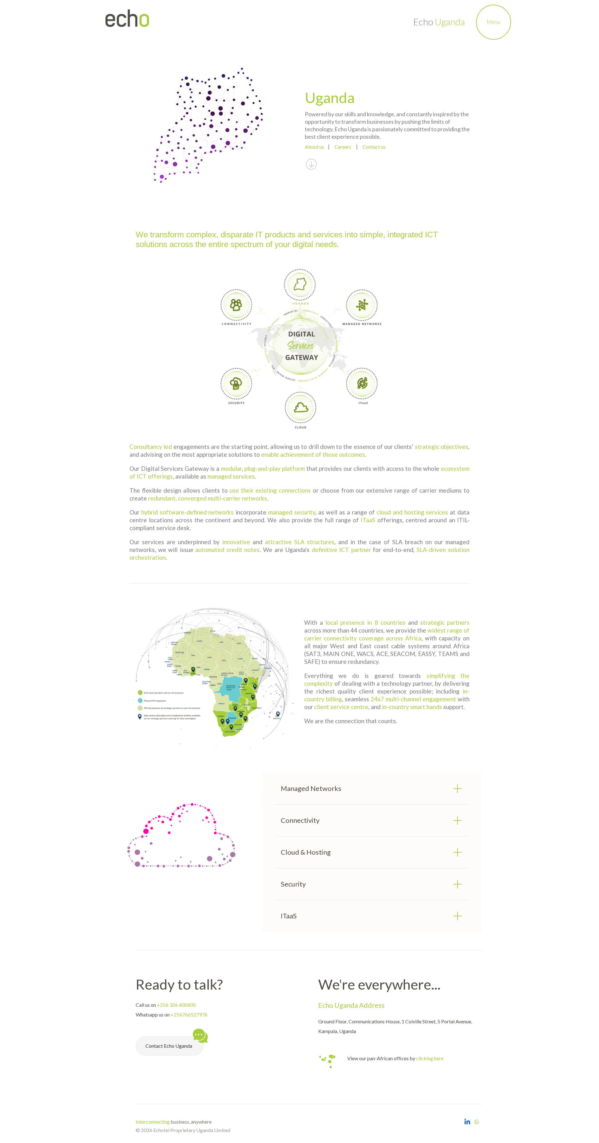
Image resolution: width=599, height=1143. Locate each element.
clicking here (429, 1058)
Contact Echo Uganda (168, 1046)
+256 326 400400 (176, 1005)
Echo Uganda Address (351, 1005)
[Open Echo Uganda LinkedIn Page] (467, 1122)
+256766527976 (189, 1014)
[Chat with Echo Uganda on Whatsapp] (477, 1122)
